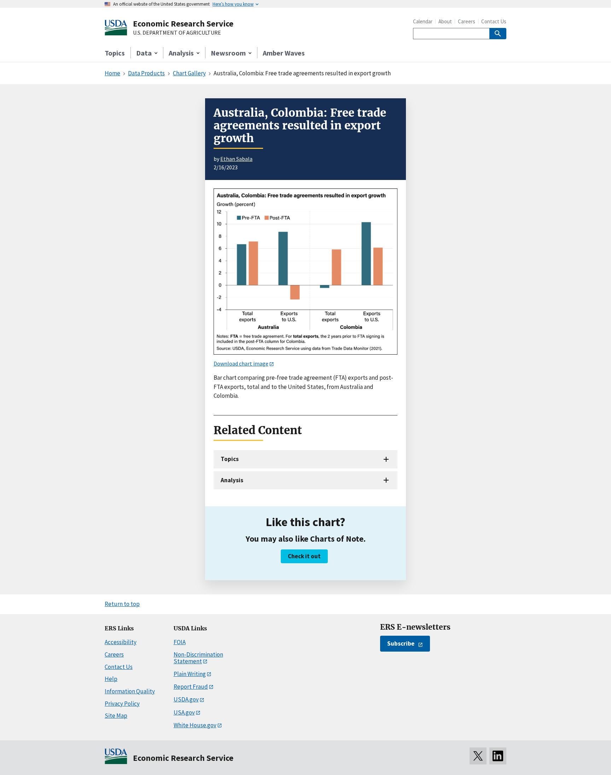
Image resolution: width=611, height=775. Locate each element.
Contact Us (493, 21)
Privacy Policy (122, 703)
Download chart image (241, 363)
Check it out (304, 556)
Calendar (422, 21)
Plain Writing (190, 674)
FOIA (180, 642)
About (445, 21)
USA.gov (184, 712)
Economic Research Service (183, 23)
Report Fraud (191, 686)
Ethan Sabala (236, 158)
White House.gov (195, 725)
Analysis (232, 480)
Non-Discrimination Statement (198, 658)
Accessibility (120, 642)
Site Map (116, 715)
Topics (115, 52)
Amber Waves (284, 52)
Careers (466, 21)
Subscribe (400, 643)
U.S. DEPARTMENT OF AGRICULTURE (177, 33)
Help (111, 679)
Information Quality (130, 691)
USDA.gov (186, 699)
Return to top (122, 604)
